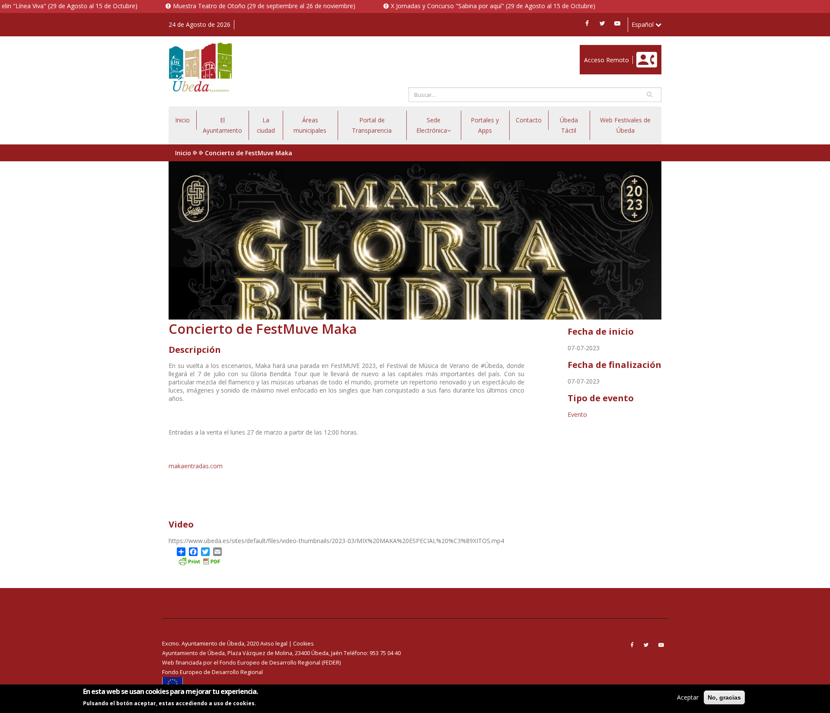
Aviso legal (273, 643)
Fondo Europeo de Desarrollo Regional (212, 672)
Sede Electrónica (431, 125)
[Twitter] (602, 23)
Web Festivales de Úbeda (625, 125)
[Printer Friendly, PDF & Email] (199, 560)
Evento (577, 414)
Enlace (589, 49)
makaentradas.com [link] (196, 466)
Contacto (529, 120)
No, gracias (724, 697)
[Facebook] (587, 23)
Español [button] (643, 24)
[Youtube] (617, 23)
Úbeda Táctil (569, 125)
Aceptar (688, 697)
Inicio (182, 120)
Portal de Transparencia (372, 125)
